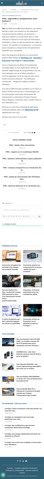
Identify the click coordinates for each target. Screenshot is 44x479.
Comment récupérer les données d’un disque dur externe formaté (11, 267)
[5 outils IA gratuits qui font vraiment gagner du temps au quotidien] (11, 310)
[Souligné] (9, 216)
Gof (5, 24)
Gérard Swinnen (28, 60)
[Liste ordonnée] (14, 216)
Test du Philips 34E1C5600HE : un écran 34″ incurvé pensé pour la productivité (29, 379)
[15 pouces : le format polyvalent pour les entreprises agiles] (32, 281)
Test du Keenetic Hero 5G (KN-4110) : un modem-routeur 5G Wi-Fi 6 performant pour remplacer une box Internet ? (28, 342)
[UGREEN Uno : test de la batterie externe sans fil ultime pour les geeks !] (8, 355)
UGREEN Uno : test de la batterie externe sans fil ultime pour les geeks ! (28, 354)
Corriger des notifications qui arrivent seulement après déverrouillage (20, 426)
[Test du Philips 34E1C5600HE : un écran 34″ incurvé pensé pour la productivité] (8, 379)
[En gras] (4, 216)
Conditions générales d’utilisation (25, 468)
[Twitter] (20, 461)
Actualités (13, 10)
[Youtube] (26, 461)
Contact (22, 473)
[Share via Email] (34, 132)
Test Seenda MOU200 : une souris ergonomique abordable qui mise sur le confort (28, 366)
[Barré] (11, 216)
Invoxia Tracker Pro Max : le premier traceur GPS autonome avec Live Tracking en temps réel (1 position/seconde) (11, 295)
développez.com (26, 58)
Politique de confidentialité (15, 470)
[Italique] (6, 216)
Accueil (4, 10)
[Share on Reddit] (32, 132)
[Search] (42, 3)
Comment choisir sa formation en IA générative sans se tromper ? (31, 322)
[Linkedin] (23, 461)
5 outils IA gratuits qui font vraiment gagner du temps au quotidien (11, 321)
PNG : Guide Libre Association (22, 145)
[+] (28, 216)
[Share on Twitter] (30, 132)
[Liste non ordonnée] (16, 216)
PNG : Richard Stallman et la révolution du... (22, 186)
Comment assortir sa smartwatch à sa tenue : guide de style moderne (32, 268)
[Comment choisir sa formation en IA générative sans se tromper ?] (32, 310)
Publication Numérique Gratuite (30, 10)
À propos (10, 468)
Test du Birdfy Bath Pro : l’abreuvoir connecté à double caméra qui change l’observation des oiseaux (28, 392)
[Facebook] (17, 461)
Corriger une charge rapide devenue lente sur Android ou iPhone (22, 435)
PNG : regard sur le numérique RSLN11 (22, 152)
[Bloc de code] (21, 216)
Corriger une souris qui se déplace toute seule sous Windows (23, 443)
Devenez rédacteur (32, 470)
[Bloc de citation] (18, 216)
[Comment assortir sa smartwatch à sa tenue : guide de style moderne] (32, 256)
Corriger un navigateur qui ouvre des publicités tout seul (19, 418)
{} (26, 216)
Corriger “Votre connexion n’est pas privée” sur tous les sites (23, 410)
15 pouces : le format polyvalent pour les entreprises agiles (31, 292)
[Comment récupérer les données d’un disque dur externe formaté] (11, 256)
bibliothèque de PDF (32, 110)
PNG (4, 124)
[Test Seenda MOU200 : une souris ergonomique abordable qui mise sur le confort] (8, 367)
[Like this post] (26, 132)
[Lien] (23, 216)
